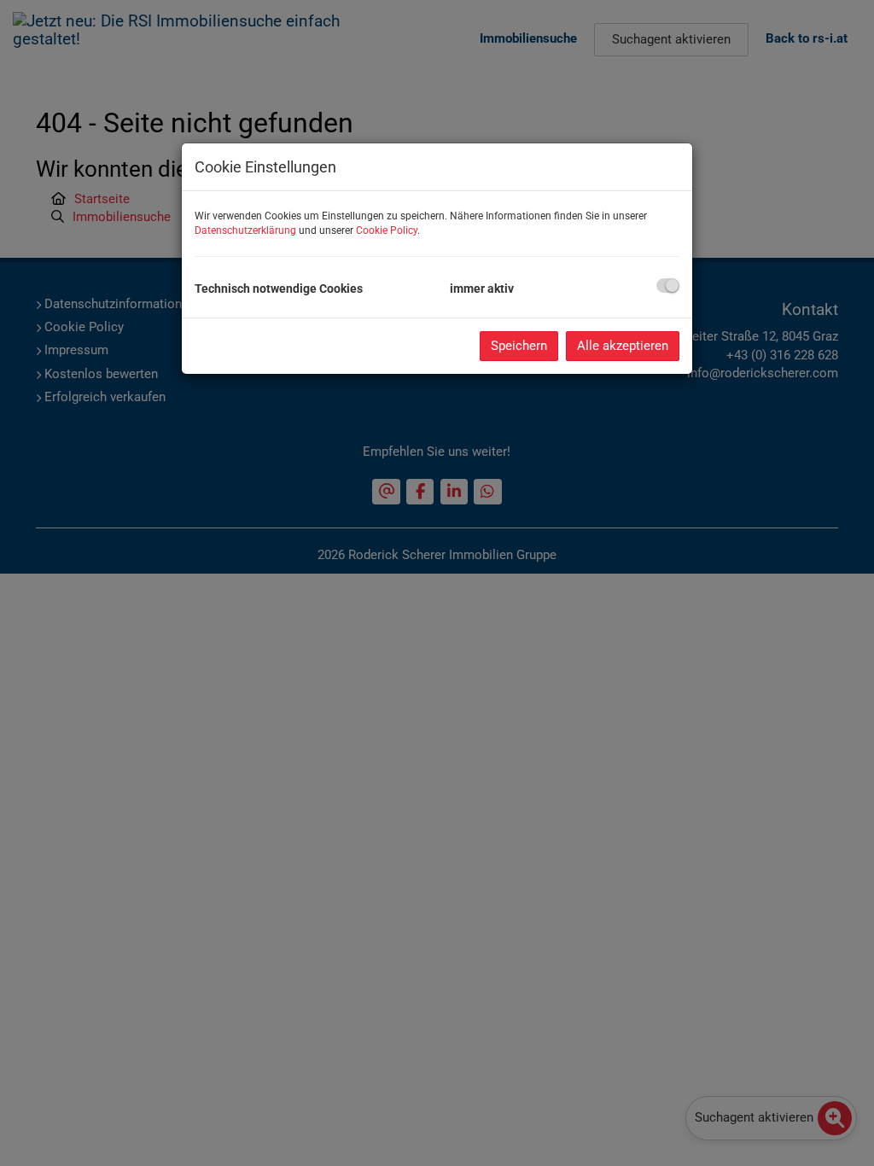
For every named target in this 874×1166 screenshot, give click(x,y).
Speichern (519, 345)
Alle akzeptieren (622, 345)
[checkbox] (667, 285)
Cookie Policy (386, 230)
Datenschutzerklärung (245, 230)
